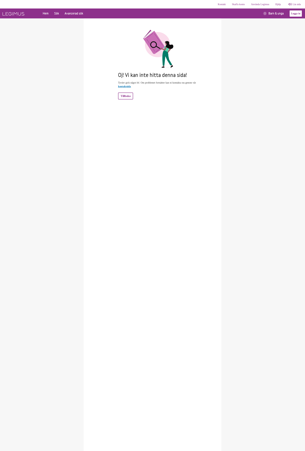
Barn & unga (276, 13)
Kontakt (222, 4)
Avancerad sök (74, 13)
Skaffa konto (238, 4)
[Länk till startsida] (20, 13)
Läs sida (297, 4)
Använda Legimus (260, 4)
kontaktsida (124, 86)
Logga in (295, 13)
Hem (46, 13)
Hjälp (278, 4)
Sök (56, 13)
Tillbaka (126, 95)
